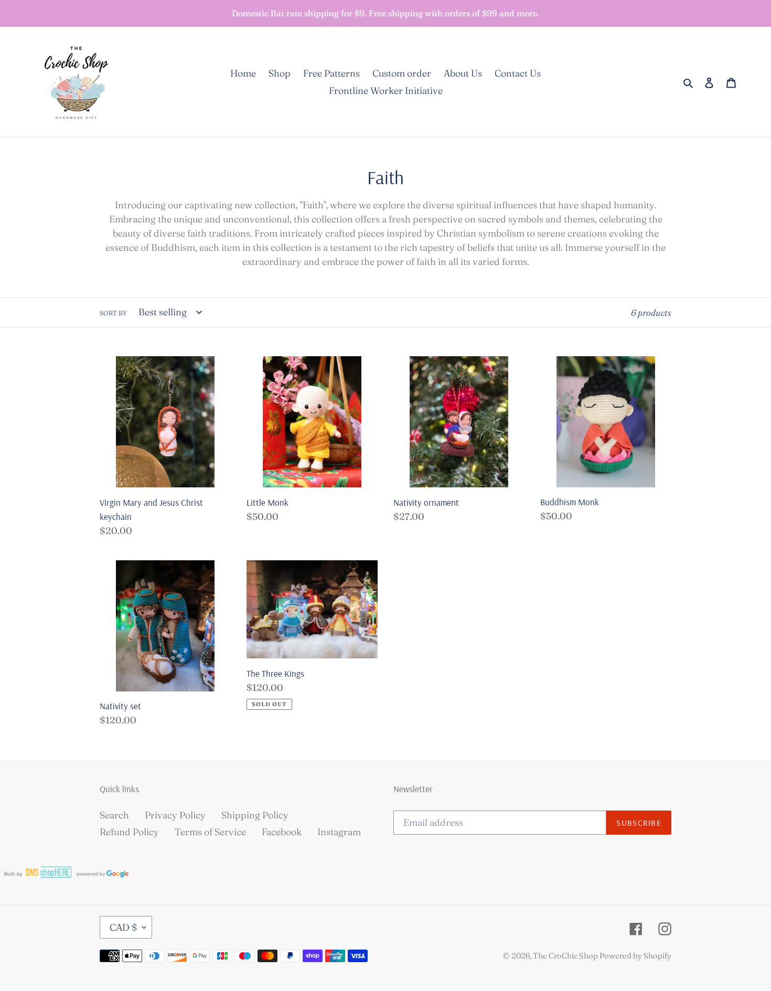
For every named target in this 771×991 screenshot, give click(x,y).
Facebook (282, 832)
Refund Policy (129, 832)
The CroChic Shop (566, 956)
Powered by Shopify (635, 956)
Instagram (339, 832)
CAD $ (123, 927)
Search (114, 815)
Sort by (113, 313)
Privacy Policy (175, 815)
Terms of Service (210, 832)
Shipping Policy (254, 815)
